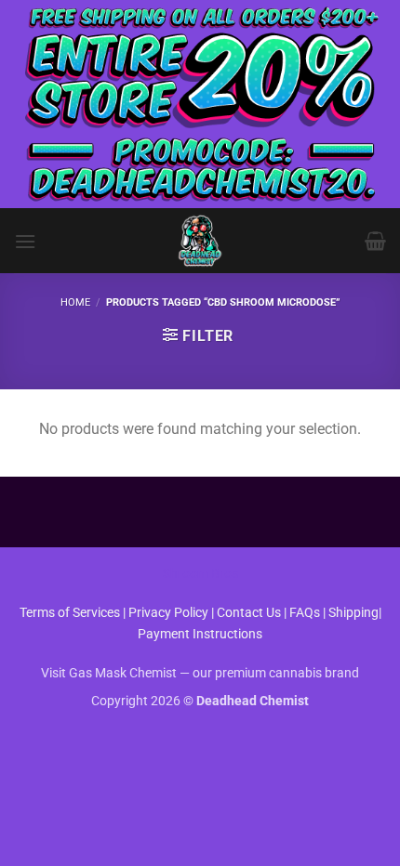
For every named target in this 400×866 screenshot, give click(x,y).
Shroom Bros (200, 574)
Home (75, 302)
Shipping (353, 613)
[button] (25, 241)
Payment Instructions (200, 634)
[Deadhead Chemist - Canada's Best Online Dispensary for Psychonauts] (200, 240)
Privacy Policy (168, 613)
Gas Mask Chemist (123, 673)
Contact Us (250, 613)
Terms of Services (70, 613)
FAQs (304, 613)
